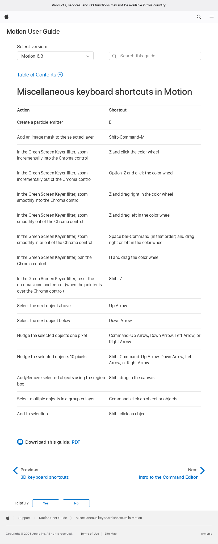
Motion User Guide (33, 31)
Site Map (110, 534)
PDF (76, 442)
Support (24, 518)
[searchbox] (155, 56)
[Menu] (211, 17)
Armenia (206, 534)
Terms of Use (90, 534)
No (76, 503)
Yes (45, 503)
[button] (198, 17)
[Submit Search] (115, 56)
